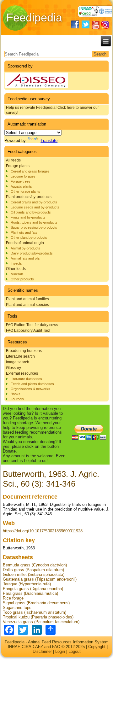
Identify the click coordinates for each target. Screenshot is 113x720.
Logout (74, 651)
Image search (17, 362)
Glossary (13, 368)
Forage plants (18, 166)
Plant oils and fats (24, 232)
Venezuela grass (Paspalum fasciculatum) (41, 621)
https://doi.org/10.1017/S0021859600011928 (43, 531)
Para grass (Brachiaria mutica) (30, 593)
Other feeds (16, 268)
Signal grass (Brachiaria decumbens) (36, 602)
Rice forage (13, 598)
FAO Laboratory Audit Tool (28, 330)
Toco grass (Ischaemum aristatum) (34, 612)
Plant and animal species (27, 304)
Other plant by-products (29, 237)
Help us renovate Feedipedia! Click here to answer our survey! (52, 110)
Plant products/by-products (28, 197)
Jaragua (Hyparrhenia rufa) (27, 584)
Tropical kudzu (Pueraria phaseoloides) (38, 617)
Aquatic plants (21, 186)
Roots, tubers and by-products (34, 222)
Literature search (20, 356)
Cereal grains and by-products (34, 202)
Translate (48, 140)
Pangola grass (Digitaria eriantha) (33, 588)
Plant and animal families (27, 299)
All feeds (13, 160)
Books (15, 394)
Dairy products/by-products (32, 253)
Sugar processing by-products (34, 227)
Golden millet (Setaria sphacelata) (33, 574)
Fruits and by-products (28, 217)
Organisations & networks (30, 389)
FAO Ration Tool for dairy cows (32, 325)
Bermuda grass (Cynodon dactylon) (35, 565)
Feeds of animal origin (25, 243)
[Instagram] (105, 25)
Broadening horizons (24, 350)
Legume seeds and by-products (35, 207)
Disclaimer (42, 651)
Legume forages (23, 176)
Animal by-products (25, 248)
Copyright (96, 646)
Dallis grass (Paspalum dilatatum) (33, 569)
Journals (17, 399)
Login (60, 651)
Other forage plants (25, 191)
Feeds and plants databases (32, 384)
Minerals (17, 274)
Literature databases (26, 379)
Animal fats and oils (25, 258)
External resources (22, 373)
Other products (22, 279)
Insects (16, 263)
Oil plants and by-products (31, 212)
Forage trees (20, 181)
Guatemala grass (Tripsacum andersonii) (40, 579)
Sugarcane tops (17, 607)
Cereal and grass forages (30, 171)
